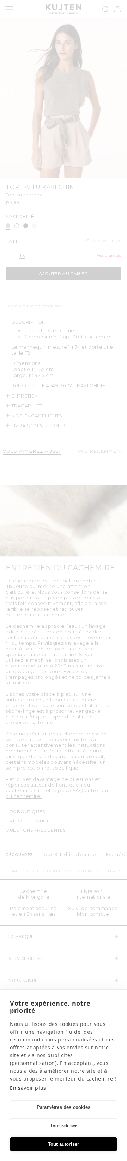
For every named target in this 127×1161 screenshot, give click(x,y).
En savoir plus (28, 1087)
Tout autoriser (63, 1144)
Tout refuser (63, 1125)
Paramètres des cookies (63, 1107)
